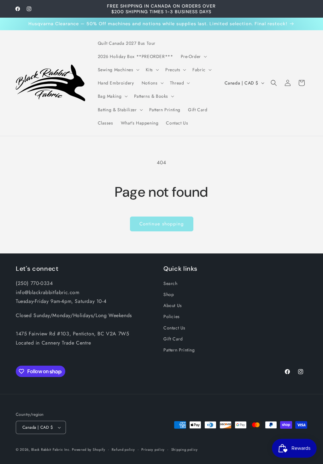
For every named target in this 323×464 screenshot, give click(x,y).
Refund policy (123, 449)
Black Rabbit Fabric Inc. (51, 449)
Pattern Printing (179, 350)
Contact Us (174, 328)
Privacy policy (153, 449)
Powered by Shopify (88, 449)
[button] (193, 56)
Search (170, 283)
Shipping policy (184, 449)
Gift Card (173, 339)
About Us (172, 305)
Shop (168, 294)
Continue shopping (161, 223)
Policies (171, 316)
